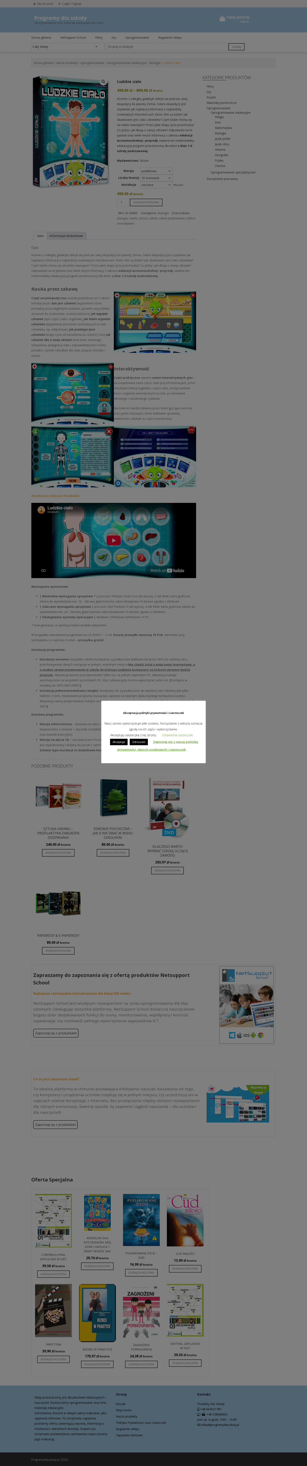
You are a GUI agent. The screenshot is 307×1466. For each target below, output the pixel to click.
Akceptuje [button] (119, 742)
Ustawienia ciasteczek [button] (177, 735)
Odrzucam (138, 742)
